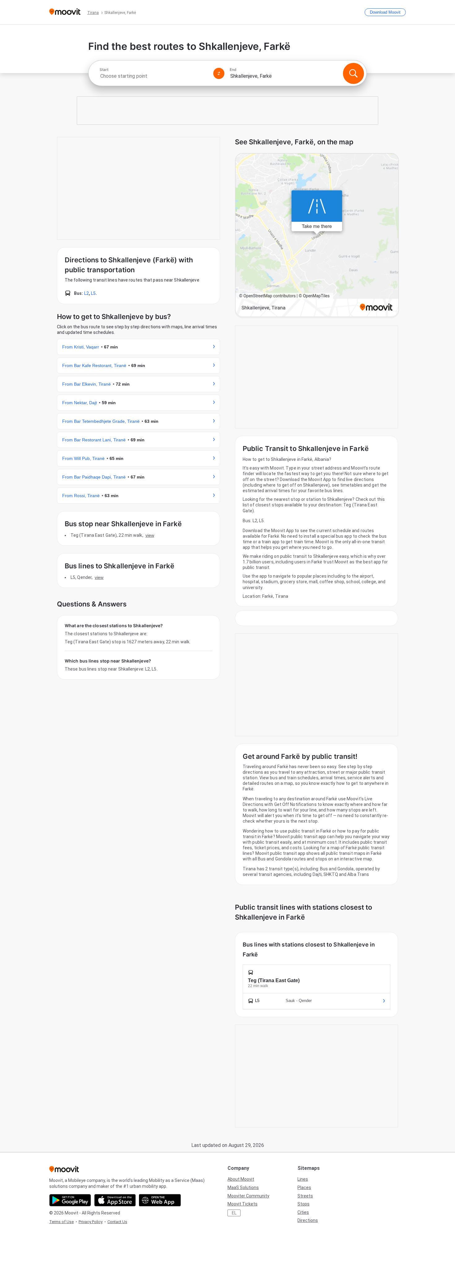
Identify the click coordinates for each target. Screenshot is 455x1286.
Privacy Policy (90, 1221)
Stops (303, 1203)
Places (304, 1187)
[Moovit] (64, 12)
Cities (303, 1212)
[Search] (353, 73)
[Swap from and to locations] (218, 73)
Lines (302, 1179)
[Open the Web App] (160, 1200)
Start (104, 70)
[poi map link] (317, 235)
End (233, 70)
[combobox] (154, 76)
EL (234, 1212)
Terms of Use (61, 1221)
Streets (305, 1195)
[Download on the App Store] (115, 1200)
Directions (307, 1220)
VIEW (149, 535)
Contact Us (117, 1221)
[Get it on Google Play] (70, 1200)
